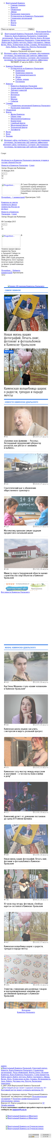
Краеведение (16, 121)
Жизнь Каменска (18, 114)
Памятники (20, 71)
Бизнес (13, 97)
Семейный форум (18, 123)
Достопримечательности (25, 75)
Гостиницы (20, 81)
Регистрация (41, 31)
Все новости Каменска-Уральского (15, 592)
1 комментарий (18, 197)
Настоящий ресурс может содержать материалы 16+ (22, 1090)
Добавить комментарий (10, 271)
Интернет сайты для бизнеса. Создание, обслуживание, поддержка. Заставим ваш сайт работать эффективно (26, 59)
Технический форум (19, 127)
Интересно (15, 95)
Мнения (14, 99)
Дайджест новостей (19, 90)
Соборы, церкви (22, 79)
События (14, 101)
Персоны (14, 92)
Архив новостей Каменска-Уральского (27, 88)
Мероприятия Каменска (20, 119)
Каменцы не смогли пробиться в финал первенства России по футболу (10, 205)
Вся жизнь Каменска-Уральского (26, 1011)
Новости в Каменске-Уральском (24, 86)
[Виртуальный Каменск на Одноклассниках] (26, 1127)
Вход (49, 31)
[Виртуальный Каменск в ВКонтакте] (26, 1117)
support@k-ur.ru (19, 1110)
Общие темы (16, 116)
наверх (4, 1066)
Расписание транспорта (20, 108)
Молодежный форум (19, 125)
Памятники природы (24, 73)
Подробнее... (6, 197)
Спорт (31, 165)
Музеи (18, 77)
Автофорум (15, 130)
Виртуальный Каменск (15, 3)
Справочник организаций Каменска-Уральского (30, 105)
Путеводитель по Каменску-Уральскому (27, 68)
